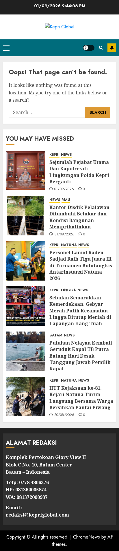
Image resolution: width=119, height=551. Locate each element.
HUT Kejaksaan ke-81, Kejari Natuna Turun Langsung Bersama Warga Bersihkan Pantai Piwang (81, 398)
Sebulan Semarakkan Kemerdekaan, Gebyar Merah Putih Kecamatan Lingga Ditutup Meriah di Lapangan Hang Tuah (80, 310)
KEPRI (54, 154)
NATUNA (69, 245)
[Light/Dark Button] (88, 48)
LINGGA (68, 290)
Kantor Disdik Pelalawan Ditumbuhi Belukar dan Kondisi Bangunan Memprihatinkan (79, 217)
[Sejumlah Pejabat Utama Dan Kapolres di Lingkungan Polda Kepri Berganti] (25, 170)
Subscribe (111, 47)
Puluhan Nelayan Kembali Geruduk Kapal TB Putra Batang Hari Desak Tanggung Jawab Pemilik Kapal (80, 356)
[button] (6, 47)
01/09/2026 (64, 189)
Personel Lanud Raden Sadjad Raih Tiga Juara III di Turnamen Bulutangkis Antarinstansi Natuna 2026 (80, 265)
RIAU (66, 199)
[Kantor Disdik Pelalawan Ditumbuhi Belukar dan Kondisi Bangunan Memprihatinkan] (25, 215)
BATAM (55, 335)
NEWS (66, 154)
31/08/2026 (64, 234)
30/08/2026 (64, 415)
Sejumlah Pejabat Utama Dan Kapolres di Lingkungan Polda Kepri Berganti (79, 172)
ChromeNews (86, 537)
